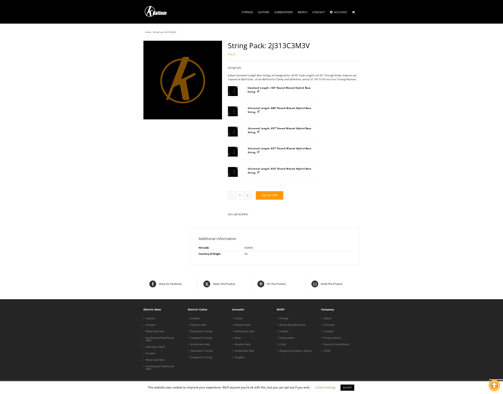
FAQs (282, 344)
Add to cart (270, 195)
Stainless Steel (155, 347)
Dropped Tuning (201, 338)
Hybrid (150, 318)
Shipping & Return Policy (295, 351)
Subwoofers (287, 338)
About (327, 318)
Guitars (283, 331)
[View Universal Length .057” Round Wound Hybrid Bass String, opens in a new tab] (258, 131)
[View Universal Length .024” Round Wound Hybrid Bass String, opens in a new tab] (258, 172)
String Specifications (292, 325)
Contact (328, 331)
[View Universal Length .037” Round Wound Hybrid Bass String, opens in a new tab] (258, 151)
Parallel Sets (198, 325)
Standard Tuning (201, 331)
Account (328, 325)
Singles (150, 325)
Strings (283, 318)
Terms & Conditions (336, 344)
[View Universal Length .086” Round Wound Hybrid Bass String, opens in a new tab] (258, 111)
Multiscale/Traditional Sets (160, 339)
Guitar (239, 318)
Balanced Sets (155, 331)
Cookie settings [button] (325, 387)
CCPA (326, 351)
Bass (238, 338)
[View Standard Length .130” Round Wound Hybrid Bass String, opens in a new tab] (258, 91)
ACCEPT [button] (347, 387)
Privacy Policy (332, 338)
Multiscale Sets (200, 344)
